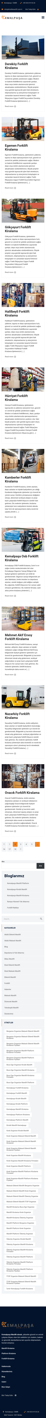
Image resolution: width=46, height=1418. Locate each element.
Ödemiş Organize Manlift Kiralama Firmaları (20, 1250)
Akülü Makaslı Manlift (12, 941)
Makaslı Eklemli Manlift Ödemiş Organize (22, 1196)
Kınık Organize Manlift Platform (19, 1166)
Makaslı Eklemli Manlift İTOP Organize (21, 1202)
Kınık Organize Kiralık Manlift (18, 1131)
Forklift (7, 983)
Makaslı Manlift (10, 995)
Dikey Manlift (9, 959)
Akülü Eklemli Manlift (12, 935)
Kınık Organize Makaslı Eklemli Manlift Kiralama (21, 1142)
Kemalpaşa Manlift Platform (18, 883)
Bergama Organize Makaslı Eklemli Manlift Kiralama (23, 1037)
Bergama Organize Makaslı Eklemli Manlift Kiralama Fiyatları (23, 1044)
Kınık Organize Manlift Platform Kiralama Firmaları (22, 1172)
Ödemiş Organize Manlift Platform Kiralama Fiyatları (20, 1270)
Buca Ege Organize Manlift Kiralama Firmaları (20, 1076)
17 (10, 849)
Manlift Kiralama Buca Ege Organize (20, 1207)
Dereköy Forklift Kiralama (16, 66)
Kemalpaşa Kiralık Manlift (17, 889)
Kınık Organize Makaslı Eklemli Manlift (21, 1136)
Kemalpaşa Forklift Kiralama (17, 1088)
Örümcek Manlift (10, 1002)
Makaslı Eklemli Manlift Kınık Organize (21, 1191)
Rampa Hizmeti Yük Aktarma (18, 902)
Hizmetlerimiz (7, 1372)
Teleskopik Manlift (11, 1008)
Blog (6, 947)
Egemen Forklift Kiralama (16, 147)
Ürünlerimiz (8, 1014)
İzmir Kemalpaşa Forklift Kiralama (20, 1289)
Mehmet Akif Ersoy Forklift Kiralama (18, 637)
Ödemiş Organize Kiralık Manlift (19, 1239)
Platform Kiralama (9, 1353)
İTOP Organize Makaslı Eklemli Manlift (21, 1276)
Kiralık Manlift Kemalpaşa (16, 1125)
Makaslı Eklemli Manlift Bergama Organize (23, 1186)
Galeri (4, 1382)
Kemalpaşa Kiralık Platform (17, 1104)
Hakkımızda (6, 1366)
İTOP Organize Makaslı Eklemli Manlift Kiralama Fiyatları (21, 1282)
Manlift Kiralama (8, 1348)
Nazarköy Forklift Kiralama (17, 716)
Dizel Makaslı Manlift (12, 971)
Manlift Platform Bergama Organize (20, 1223)
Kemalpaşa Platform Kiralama (18, 1115)
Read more (9, 106)
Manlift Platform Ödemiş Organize (20, 1234)
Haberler (7, 989)
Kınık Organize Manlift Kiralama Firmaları (22, 1161)
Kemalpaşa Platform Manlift (17, 1120)
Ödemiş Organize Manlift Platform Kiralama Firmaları (20, 1263)
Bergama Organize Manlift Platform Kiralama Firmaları (20, 1051)
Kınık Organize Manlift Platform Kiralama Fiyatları (22, 1179)
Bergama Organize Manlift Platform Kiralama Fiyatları (20, 1058)
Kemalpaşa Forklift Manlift (17, 1093)
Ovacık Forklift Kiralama (22, 793)
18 (15, 849)
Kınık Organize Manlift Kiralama (19, 1155)
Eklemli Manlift (10, 977)
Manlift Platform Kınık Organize (19, 1228)
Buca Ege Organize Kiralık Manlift (19, 1065)
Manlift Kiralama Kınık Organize (19, 1212)
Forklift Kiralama (8, 1359)
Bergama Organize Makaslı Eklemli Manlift (23, 1031)
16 (4, 849)
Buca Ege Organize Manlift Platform (20, 1083)
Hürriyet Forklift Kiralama (16, 398)
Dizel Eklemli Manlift (12, 965)
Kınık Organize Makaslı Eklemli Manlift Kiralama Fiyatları (21, 1149)
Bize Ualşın (6, 1387)
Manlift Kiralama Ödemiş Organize (20, 1218)
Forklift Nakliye (13, 908)
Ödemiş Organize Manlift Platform (20, 1257)
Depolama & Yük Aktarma (14, 953)
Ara (3, 862)
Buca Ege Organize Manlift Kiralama (20, 1070)
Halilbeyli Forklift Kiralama (17, 313)
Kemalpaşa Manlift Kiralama (18, 896)
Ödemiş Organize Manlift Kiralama (20, 1244)
